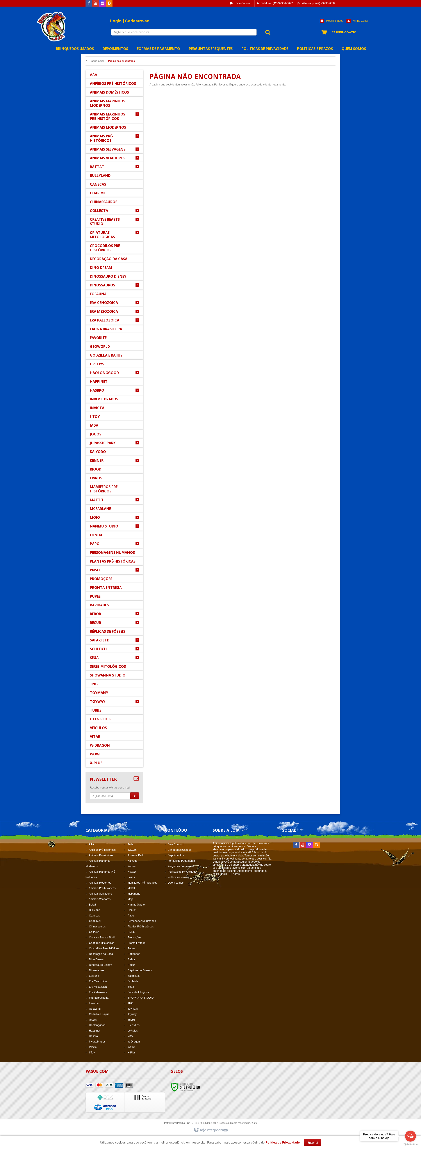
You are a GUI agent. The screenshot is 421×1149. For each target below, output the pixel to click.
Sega (131, 986)
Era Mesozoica (98, 986)
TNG (130, 1003)
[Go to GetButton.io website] (410, 1144)
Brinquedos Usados (179, 849)
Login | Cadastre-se (129, 21)
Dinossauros (96, 970)
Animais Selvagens (100, 893)
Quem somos (176, 882)
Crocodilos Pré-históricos (104, 948)
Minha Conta (360, 20)
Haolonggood (97, 1025)
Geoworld (95, 1008)
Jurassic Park (136, 855)
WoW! (131, 1047)
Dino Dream (96, 959)
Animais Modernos (100, 882)
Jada (131, 844)
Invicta (93, 1047)
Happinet (94, 1030)
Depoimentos (176, 855)
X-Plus (132, 1052)
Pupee (132, 948)
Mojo (131, 899)
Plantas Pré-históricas (141, 926)
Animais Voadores (100, 899)
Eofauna (94, 975)
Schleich (133, 981)
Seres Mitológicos (138, 992)
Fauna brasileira (99, 997)
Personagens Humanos (142, 921)
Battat (92, 904)
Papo (131, 915)
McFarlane (134, 893)
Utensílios (133, 1025)
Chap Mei (95, 921)
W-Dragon (134, 1041)
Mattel (131, 888)
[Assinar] (134, 795)
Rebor (131, 959)
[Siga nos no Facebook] (89, 3)
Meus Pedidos (334, 20)
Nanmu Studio (136, 904)
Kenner (132, 866)
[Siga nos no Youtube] (95, 3)
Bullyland (94, 910)
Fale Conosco (243, 3)
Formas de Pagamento (181, 860)
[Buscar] (265, 32)
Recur (131, 964)
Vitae (131, 1036)
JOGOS (132, 849)
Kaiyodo (132, 860)
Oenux (132, 910)
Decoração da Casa (101, 953)
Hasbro (93, 1036)
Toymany (133, 1008)
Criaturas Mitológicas (101, 943)
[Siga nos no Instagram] (102, 3)
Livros (131, 877)
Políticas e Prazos (178, 877)
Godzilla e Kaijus (99, 1014)
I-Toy (92, 1052)
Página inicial (96, 61)
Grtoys (93, 1019)
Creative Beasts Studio (102, 937)
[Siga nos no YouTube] (303, 845)
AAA (91, 844)
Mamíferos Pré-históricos (142, 882)
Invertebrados (97, 1041)
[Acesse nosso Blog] (109, 3)
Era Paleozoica (98, 992)
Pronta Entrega (137, 943)
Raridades (134, 953)
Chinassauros (97, 926)
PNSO (131, 932)
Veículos (133, 1030)
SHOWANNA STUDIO (140, 997)
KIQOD (132, 871)
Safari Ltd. (134, 975)
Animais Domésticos (101, 855)
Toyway (132, 1014)
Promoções (134, 937)
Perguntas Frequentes (181, 866)
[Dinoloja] (52, 26)
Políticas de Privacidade (182, 871)
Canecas (94, 915)
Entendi (312, 1142)
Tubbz (131, 1019)
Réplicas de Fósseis (140, 970)
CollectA (94, 932)
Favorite (94, 1003)
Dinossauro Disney (100, 964)
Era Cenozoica (98, 981)
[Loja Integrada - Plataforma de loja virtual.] (210, 1130)
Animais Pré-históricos (102, 888)
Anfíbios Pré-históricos (102, 849)
